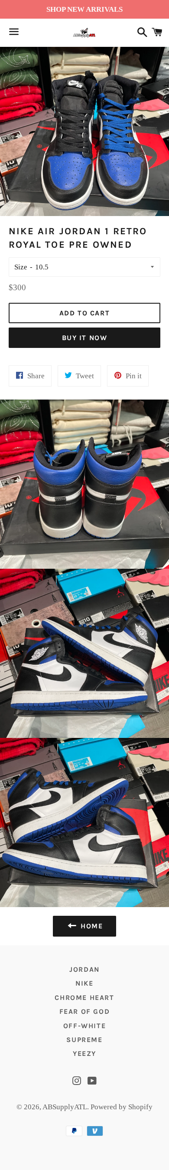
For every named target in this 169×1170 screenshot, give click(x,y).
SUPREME (84, 1040)
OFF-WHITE (84, 1026)
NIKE (84, 983)
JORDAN (84, 969)
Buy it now (84, 338)
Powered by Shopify (122, 1107)
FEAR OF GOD (84, 1011)
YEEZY (84, 1053)
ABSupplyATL (64, 1107)
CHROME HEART (84, 997)
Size (20, 267)
